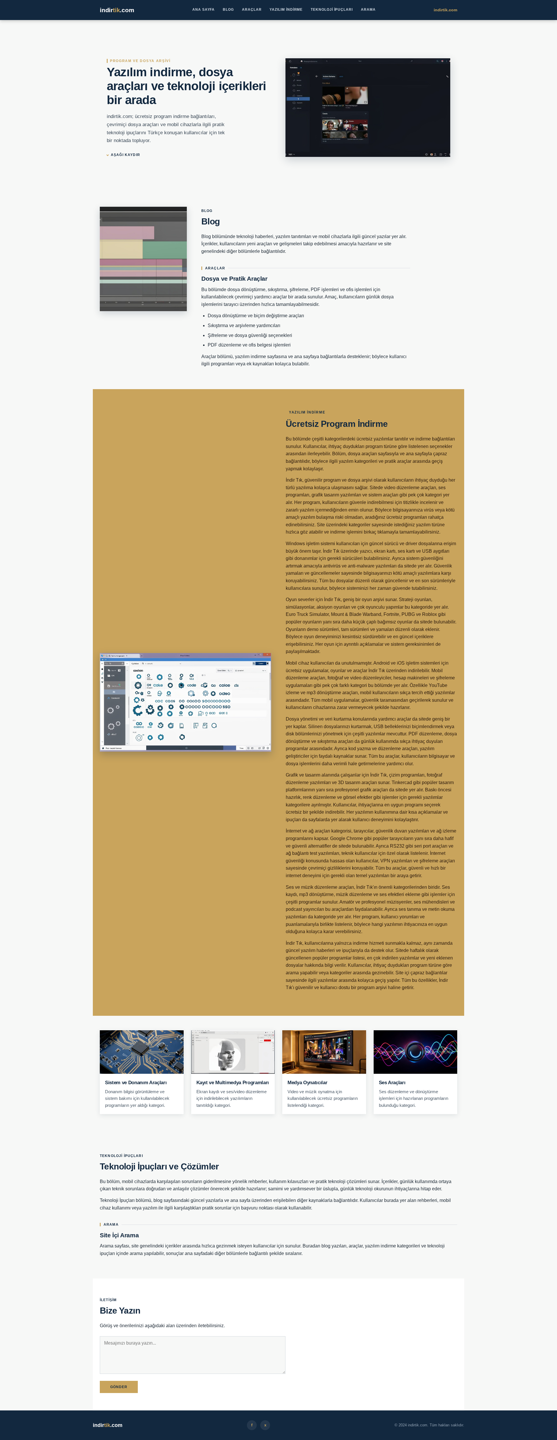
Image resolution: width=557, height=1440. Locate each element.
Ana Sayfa (203, 9)
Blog (228, 9)
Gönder (118, 1387)
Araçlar (251, 9)
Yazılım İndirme (286, 9)
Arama (368, 9)
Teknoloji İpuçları (332, 9)
